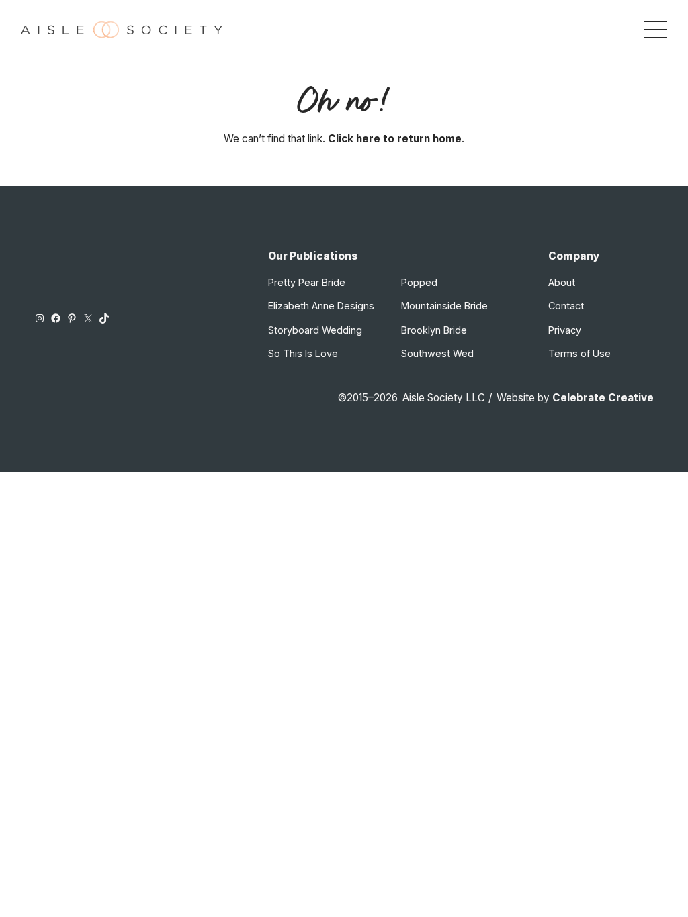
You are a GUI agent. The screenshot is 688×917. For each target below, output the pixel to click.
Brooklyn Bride (434, 330)
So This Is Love (303, 353)
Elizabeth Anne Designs (321, 305)
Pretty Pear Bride (306, 282)
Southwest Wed (437, 353)
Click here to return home (395, 138)
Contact (566, 305)
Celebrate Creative (603, 397)
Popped (419, 282)
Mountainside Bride (444, 305)
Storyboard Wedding (315, 330)
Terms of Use (579, 353)
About (561, 282)
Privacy (564, 330)
